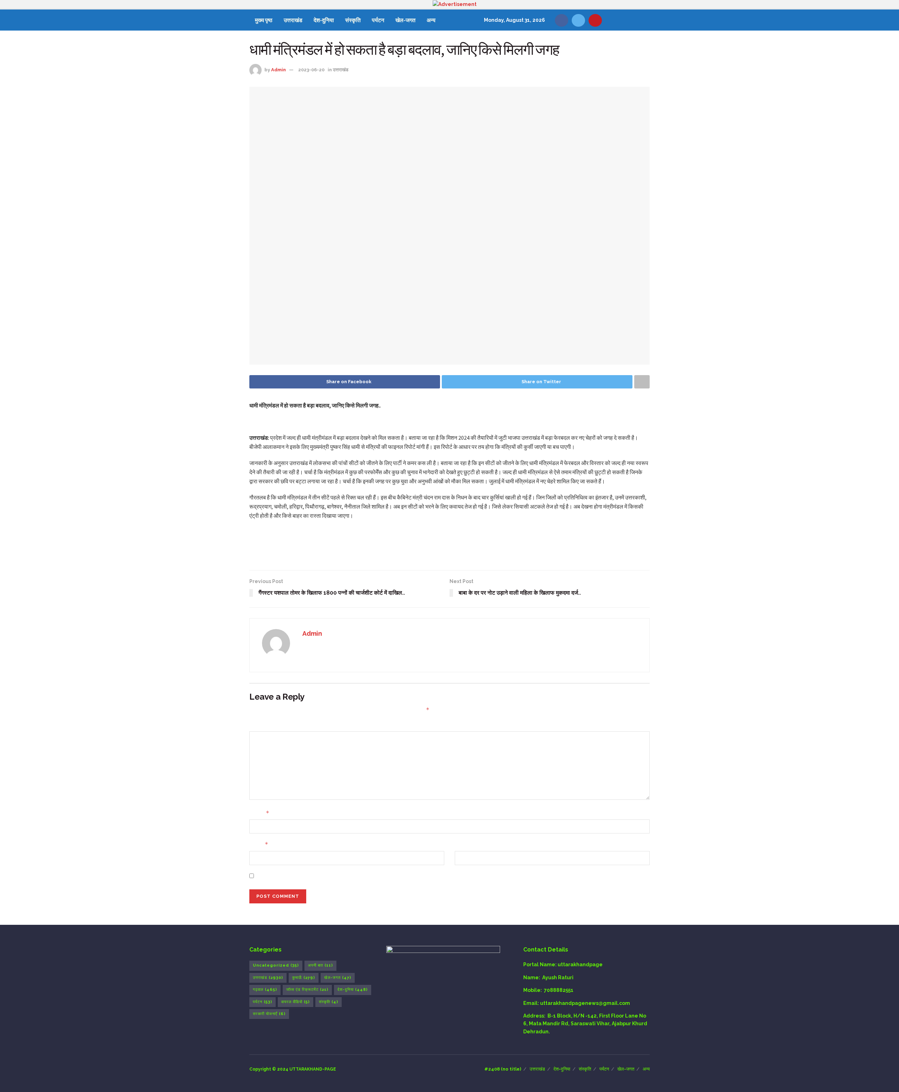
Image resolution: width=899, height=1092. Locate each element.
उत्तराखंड (293, 20)
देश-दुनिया (324, 20)
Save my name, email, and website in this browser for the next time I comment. (355, 876)
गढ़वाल (265, 989)
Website (465, 844)
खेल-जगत (405, 20)
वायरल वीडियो (295, 1002)
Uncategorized (276, 965)
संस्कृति (353, 20)
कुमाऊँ (303, 977)
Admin (278, 69)
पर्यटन (378, 20)
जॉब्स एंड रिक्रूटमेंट (307, 989)
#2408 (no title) (502, 1069)
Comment (262, 725)
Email (258, 844)
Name (259, 813)
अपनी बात (320, 965)
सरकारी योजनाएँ (269, 1014)
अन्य (431, 20)
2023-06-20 (311, 69)
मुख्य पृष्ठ (264, 20)
